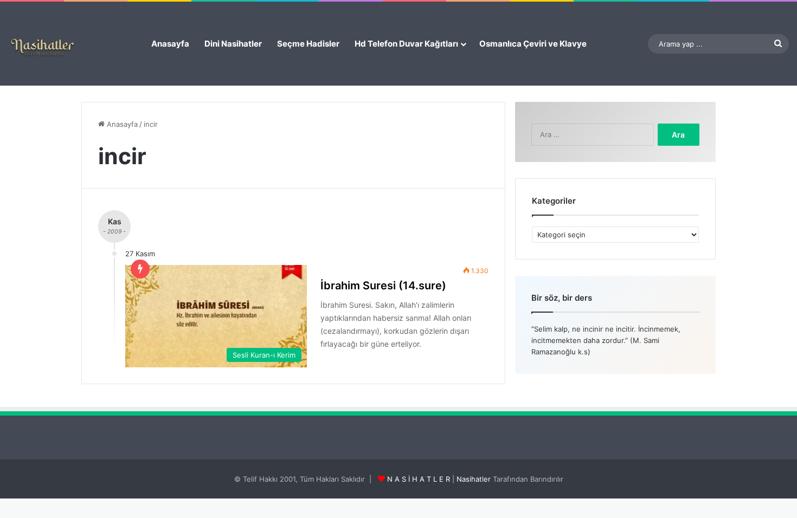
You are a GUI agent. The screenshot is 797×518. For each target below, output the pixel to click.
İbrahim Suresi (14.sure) (383, 285)
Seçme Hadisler (308, 43)
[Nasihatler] (42, 48)
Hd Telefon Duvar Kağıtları (406, 43)
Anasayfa (170, 43)
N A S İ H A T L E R (418, 479)
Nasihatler (474, 479)
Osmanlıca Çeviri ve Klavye (533, 43)
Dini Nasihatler (233, 43)
